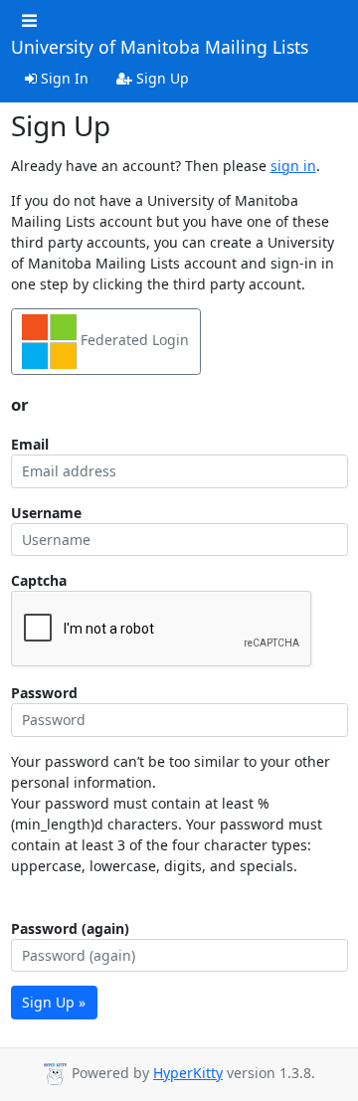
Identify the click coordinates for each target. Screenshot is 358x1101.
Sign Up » (54, 1002)
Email (30, 444)
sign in (293, 165)
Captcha (39, 580)
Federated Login (133, 339)
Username (46, 512)
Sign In (63, 78)
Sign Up (160, 78)
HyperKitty (188, 1072)
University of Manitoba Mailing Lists (159, 48)
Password (44, 692)
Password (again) (70, 928)
